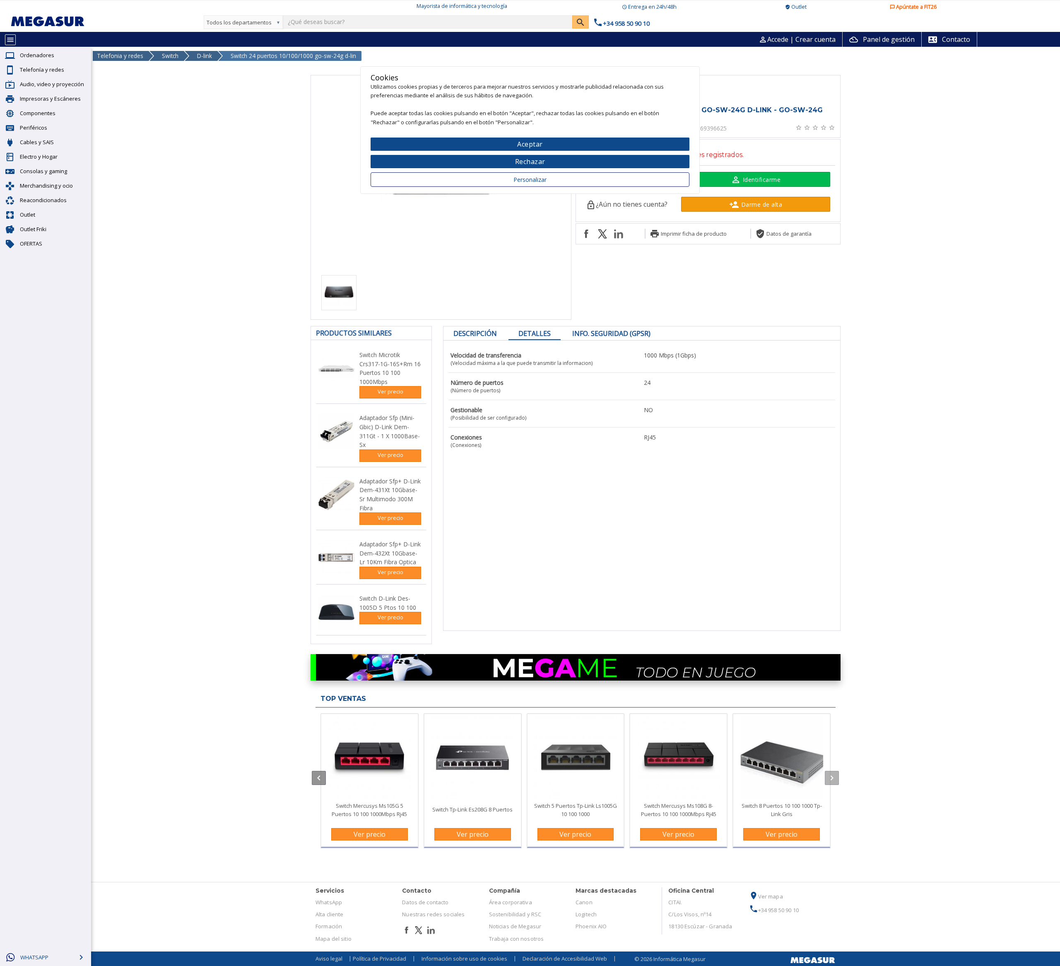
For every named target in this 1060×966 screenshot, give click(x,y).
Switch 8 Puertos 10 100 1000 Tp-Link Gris (782, 809)
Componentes (37, 113)
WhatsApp (329, 902)
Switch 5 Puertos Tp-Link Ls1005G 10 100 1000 (575, 809)
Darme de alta (755, 205)
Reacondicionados (43, 200)
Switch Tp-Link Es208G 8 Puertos (472, 809)
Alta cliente (330, 914)
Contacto (949, 39)
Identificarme (756, 180)
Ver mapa (766, 896)
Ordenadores (37, 55)
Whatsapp (34, 957)
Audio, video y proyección (52, 84)
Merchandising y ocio (46, 185)
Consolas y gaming (43, 171)
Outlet (27, 214)
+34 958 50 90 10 (774, 910)
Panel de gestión (882, 39)
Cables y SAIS (37, 142)
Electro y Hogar (39, 156)
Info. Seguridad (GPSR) (611, 333)
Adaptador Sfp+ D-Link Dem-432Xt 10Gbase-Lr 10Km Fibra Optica (390, 553)
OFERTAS (31, 243)
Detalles (534, 333)
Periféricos (33, 127)
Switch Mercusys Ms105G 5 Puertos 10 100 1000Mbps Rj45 (369, 809)
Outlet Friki (33, 229)
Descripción (475, 333)
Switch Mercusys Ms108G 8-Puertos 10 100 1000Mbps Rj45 (678, 809)
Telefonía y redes (42, 69)
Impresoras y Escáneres (50, 98)
